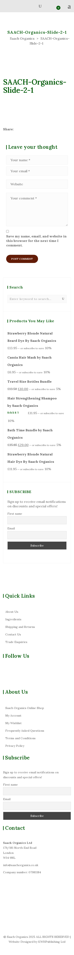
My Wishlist (13, 723)
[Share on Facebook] (17, 129)
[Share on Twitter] (22, 129)
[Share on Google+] (28, 129)
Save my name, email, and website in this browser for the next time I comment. (36, 240)
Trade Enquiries (16, 642)
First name (14, 514)
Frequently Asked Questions (24, 730)
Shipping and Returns (20, 627)
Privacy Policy (14, 746)
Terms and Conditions (20, 738)
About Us (11, 612)
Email (11, 528)
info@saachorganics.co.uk (20, 865)
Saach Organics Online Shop (24, 708)
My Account (13, 715)
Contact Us (13, 634)
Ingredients (13, 619)
